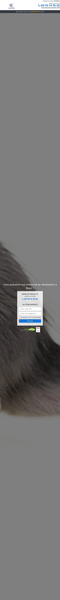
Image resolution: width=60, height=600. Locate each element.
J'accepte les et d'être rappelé (31, 317)
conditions (30, 317)
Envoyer (30, 321)
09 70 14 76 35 (50, 5)
